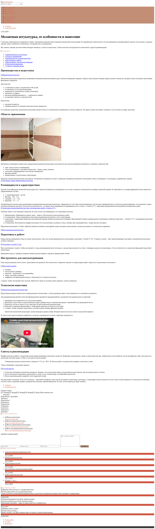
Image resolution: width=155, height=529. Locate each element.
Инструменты (10, 13)
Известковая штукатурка (14, 475)
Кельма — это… (11, 480)
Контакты (8, 523)
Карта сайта (9, 520)
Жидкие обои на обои (9, 510)
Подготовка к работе (13, 60)
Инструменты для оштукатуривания (18, 62)
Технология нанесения (14, 64)
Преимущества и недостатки (16, 54)
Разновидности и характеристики (18, 58)
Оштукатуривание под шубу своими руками (17, 501)
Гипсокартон (9, 11)
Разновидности (10, 7)
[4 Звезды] (28, 392)
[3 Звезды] (20, 392)
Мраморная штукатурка (13, 457)
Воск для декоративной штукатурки (18, 430)
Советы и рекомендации (14, 66)
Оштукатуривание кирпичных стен (18, 452)
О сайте (8, 522)
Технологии (9, 9)
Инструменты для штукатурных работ (19, 469)
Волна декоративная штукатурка (17, 427)
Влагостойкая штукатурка (14, 423)
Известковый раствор (13, 463)
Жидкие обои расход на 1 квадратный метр (16, 491)
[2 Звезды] (12, 392)
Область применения (13, 56)
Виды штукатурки (11, 419)
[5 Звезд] (35, 392)
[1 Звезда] (4, 392)
